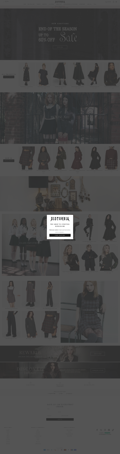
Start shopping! (60, 235)
